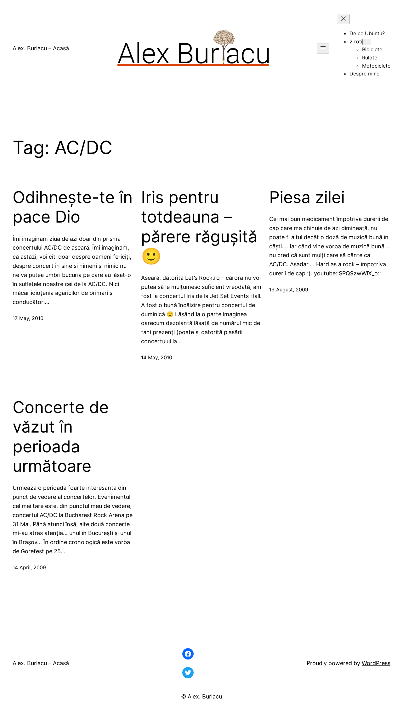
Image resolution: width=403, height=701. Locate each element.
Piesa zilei (307, 197)
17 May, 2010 (28, 318)
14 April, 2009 (29, 567)
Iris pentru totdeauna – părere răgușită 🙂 (199, 227)
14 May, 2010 (156, 357)
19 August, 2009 (288, 289)
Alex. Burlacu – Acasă (41, 48)
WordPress (376, 663)
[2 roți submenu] (366, 42)
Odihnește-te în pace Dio (73, 207)
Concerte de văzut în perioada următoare (61, 437)
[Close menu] (343, 19)
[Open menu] (323, 48)
